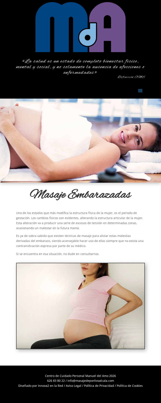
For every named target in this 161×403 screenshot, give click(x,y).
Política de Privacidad (99, 386)
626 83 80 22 (56, 381)
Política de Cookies (130, 386)
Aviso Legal (73, 386)
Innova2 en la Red (50, 386)
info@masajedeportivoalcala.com (91, 381)
